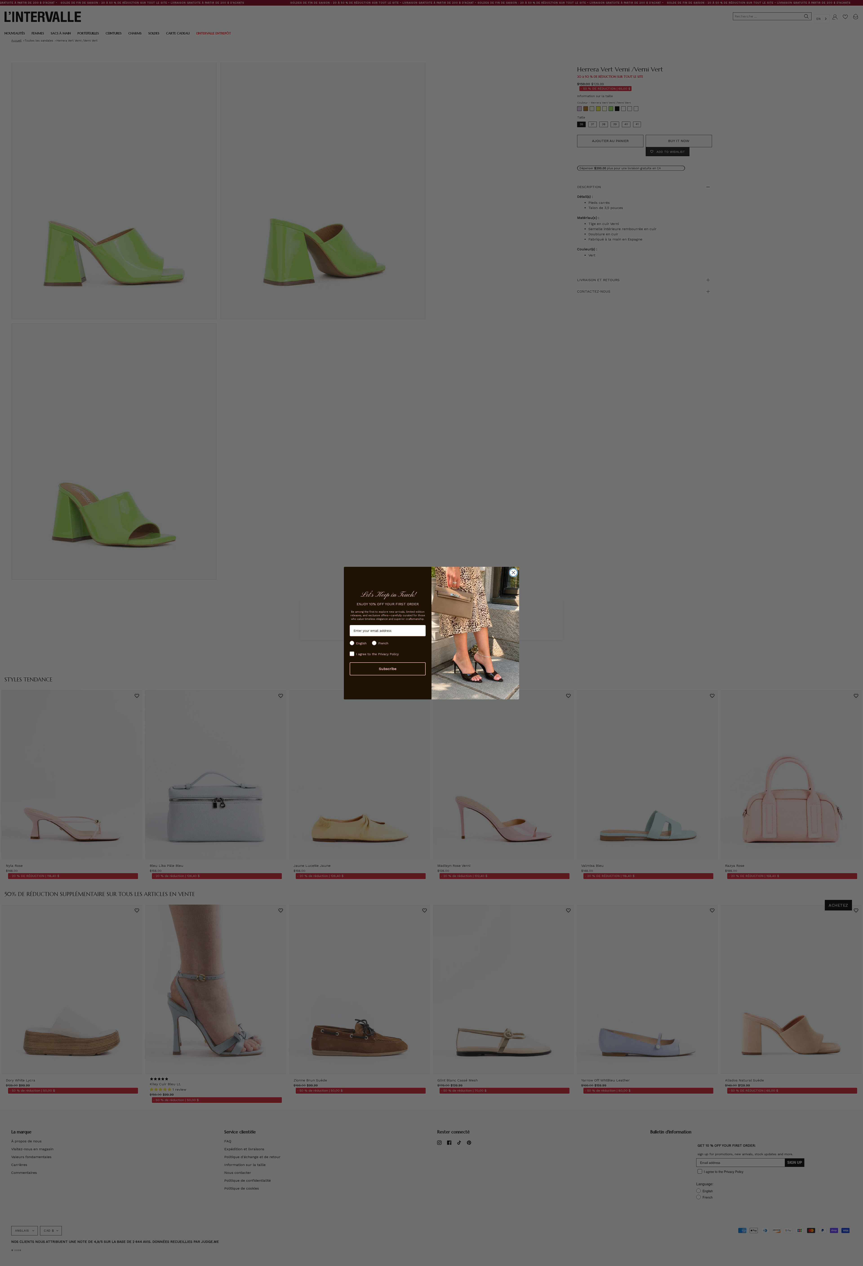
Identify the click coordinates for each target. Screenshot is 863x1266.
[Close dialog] (513, 572)
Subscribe (387, 669)
